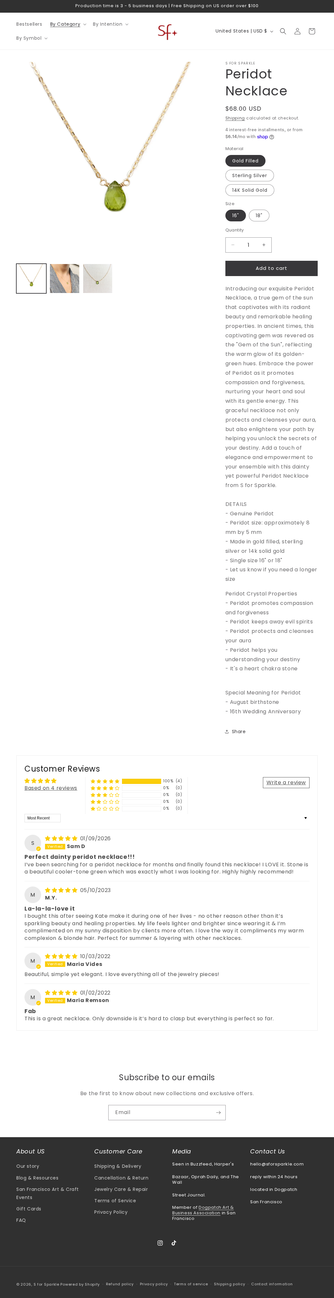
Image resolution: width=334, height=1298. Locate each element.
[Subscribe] (218, 1112)
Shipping (235, 118)
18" (259, 215)
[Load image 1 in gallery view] (31, 279)
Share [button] (239, 731)
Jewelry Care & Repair (121, 1189)
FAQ (21, 1220)
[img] (62, 838)
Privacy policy (154, 1284)
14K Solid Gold (249, 190)
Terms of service (191, 1284)
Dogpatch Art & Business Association (203, 1210)
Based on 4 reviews (50, 788)
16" (235, 215)
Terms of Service (115, 1200)
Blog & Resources (37, 1178)
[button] (67, 24)
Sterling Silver (249, 175)
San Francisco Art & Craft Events (47, 1193)
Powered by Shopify (80, 1284)
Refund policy (120, 1284)
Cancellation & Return (121, 1178)
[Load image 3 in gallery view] (98, 279)
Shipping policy (229, 1284)
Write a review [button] (286, 782)
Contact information (272, 1284)
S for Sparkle (46, 1284)
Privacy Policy (111, 1212)
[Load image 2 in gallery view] (65, 279)
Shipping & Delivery (117, 1166)
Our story (27, 1166)
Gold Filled (245, 161)
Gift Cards (28, 1209)
